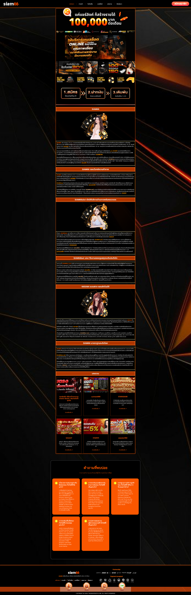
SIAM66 (59, 175)
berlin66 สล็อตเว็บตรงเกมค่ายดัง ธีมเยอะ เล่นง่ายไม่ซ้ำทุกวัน (69, 398)
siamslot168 (122, 438)
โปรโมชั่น (90, 4)
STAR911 (96, 438)
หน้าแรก (71, 4)
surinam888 (95, 396)
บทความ (109, 4)
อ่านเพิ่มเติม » (69, 412)
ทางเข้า (81, 4)
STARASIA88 (122, 396)
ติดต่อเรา (119, 4)
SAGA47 (69, 438)
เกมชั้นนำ (100, 4)
